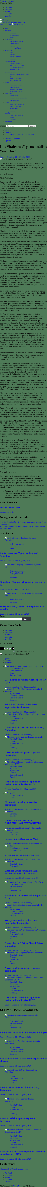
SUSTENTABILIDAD (15, 70)
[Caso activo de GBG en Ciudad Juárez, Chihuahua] (25, 714)
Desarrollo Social (16, 573)
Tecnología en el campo (19, 848)
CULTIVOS (12, 46)
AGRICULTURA (9, 39)
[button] (6, 24)
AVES (11, 52)
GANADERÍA (8, 50)
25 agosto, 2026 (30, 687)
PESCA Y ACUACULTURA (17, 65)
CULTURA (7, 102)
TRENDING (8, 31)
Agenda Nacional (16, 739)
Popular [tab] (8, 660)
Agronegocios (15, 693)
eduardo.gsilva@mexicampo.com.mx (14, 1169)
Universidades (15, 850)
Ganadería (13, 721)
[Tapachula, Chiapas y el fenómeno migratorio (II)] (23, 567)
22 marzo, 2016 (34, 860)
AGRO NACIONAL (15, 44)
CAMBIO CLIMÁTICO (15, 63)
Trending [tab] (8, 662)
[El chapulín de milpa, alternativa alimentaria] (10, 793)
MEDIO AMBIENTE (10, 61)
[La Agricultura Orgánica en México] (9, 830)
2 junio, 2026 (24, 614)
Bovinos (13, 716)
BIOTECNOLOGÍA (14, 96)
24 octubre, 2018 (34, 828)
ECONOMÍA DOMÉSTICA (16, 91)
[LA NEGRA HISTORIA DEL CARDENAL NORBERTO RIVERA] (9, 812)
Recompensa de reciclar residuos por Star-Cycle (23, 1032)
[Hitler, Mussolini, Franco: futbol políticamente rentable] (23, 596)
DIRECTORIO (8, 122)
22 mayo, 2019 (34, 878)
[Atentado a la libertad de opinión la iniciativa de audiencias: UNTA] (26, 764)
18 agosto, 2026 (30, 789)
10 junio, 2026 (24, 561)
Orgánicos (13, 834)
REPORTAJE (13, 119)
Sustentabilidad (15, 675)
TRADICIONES (14, 109)
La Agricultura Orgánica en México (22, 839)
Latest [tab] (7, 658)
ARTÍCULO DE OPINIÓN (16, 115)
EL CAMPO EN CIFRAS (16, 89)
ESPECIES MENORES (15, 57)
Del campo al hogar (14, 35)
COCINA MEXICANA (15, 106)
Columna (12, 117)
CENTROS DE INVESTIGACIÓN (18, 98)
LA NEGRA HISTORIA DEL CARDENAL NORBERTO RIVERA (23, 821)
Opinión (8, 141)
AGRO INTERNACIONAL (16, 41)
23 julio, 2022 (24, 157)
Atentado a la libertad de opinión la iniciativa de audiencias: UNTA (22, 783)
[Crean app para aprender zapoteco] (9, 846)
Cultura (12, 797)
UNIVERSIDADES (14, 100)
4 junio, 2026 (24, 589)
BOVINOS (12, 54)
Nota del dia (13, 33)
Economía (13, 700)
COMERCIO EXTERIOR (16, 85)
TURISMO (12, 111)
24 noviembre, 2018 (35, 809)
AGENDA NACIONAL (10, 72)
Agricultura (14, 768)
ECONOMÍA (8, 83)
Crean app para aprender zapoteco (22, 855)
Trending (13, 748)
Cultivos (13, 773)
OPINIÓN (7, 113)
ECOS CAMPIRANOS (15, 80)
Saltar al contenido (7, 1)
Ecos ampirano (15, 866)
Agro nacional (15, 771)
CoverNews (17, 1186)
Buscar (3, 616)
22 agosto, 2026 (30, 712)
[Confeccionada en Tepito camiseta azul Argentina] (23, 540)
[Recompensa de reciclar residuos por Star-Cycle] (24, 666)
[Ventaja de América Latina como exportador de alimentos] (26, 691)
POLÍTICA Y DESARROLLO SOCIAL (19, 74)
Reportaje (13, 577)
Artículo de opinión (12, 139)
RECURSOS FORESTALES (17, 67)
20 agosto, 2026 (30, 735)
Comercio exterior (16, 696)
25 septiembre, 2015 (36, 844)
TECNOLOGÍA (8, 93)
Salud (11, 76)
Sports (12, 549)
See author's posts (6, 512)
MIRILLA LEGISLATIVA (16, 78)
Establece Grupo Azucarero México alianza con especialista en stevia (22, 872)
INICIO (6, 28)
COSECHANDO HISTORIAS (17, 104)
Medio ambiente (16, 671)
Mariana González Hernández (16, 809)
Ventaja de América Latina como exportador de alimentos (21, 706)
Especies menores (16, 743)
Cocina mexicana (16, 795)
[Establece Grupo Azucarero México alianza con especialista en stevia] (10, 862)
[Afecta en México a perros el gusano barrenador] (24, 737)
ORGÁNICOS (17, 48)
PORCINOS (13, 59)
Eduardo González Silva (9, 157)
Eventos (11, 37)
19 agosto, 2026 (30, 760)
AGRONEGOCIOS (14, 87)
